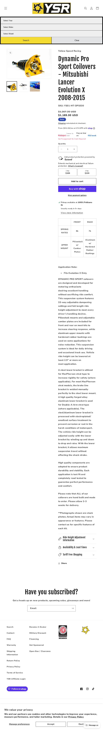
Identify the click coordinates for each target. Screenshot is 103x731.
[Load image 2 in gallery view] (23, 86)
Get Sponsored (36, 645)
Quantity (62, 144)
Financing (34, 639)
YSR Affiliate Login (16, 679)
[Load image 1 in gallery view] (12, 86)
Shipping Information (12, 653)
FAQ (9, 639)
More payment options (77, 195)
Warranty (11, 645)
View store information (72, 213)
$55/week (92, 135)
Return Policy (13, 660)
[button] (6, 8)
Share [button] (64, 563)
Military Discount (37, 633)
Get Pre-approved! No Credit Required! (72, 139)
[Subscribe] (73, 608)
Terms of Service (15, 672)
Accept (50, 724)
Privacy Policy (76, 716)
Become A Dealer (37, 627)
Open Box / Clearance (40, 651)
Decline (82, 724)
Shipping (62, 123)
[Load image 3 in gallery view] (35, 86)
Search (10, 627)
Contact (10, 633)
